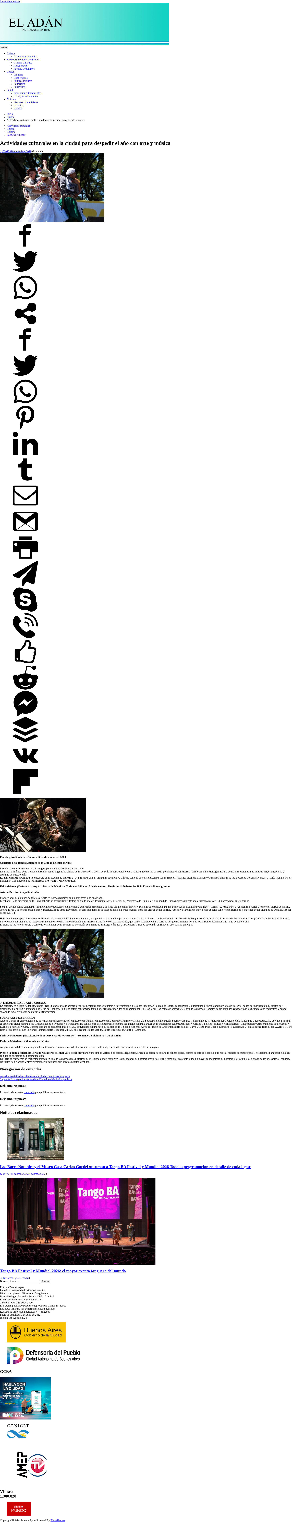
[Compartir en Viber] (25, 637)
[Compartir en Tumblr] (25, 481)
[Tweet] (25, 273)
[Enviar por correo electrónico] (25, 507)
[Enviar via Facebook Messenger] (25, 715)
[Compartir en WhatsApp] (25, 299)
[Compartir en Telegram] (25, 585)
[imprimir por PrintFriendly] (25, 559)
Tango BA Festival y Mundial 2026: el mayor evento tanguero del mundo (63, 1271)
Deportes (18, 105)
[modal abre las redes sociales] (25, 325)
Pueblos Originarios (24, 68)
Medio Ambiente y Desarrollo (23, 59)
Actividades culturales (25, 56)
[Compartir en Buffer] (25, 741)
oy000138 (5, 151)
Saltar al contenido (10, 1)
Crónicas (18, 74)
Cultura (11, 53)
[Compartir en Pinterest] (25, 429)
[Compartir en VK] (25, 767)
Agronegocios (21, 65)
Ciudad (11, 71)
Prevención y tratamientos (27, 93)
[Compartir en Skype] (25, 611)
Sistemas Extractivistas (26, 102)
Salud (10, 89)
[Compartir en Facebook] (25, 247)
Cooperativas (21, 77)
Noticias (11, 99)
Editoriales (19, 83)
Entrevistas (19, 86)
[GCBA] (25, 1418)
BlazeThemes (58, 1520)
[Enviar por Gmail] (25, 533)
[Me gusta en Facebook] (25, 663)
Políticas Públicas (23, 80)
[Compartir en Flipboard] (25, 793)
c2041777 (5, 1173)
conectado (29, 1092)
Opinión (18, 108)
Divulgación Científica (26, 96)
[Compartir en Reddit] (25, 689)
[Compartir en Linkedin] (25, 455)
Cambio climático (23, 62)
